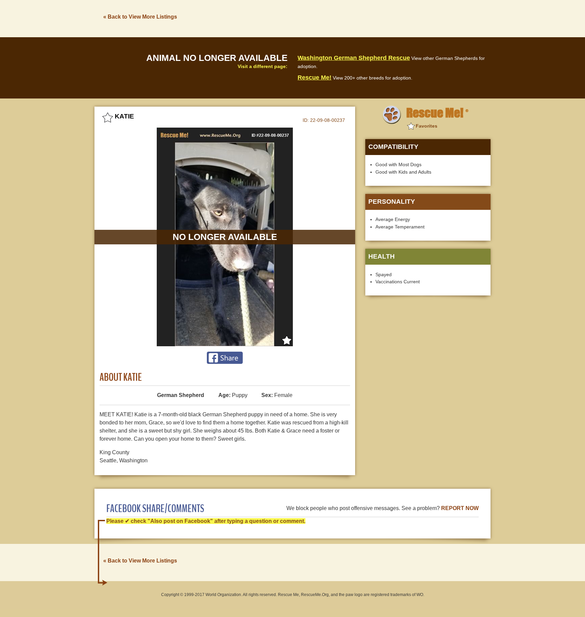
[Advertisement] (367, 18)
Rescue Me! (314, 77)
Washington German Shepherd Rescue (354, 57)
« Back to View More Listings (140, 17)
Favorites (426, 126)
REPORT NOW (460, 508)
